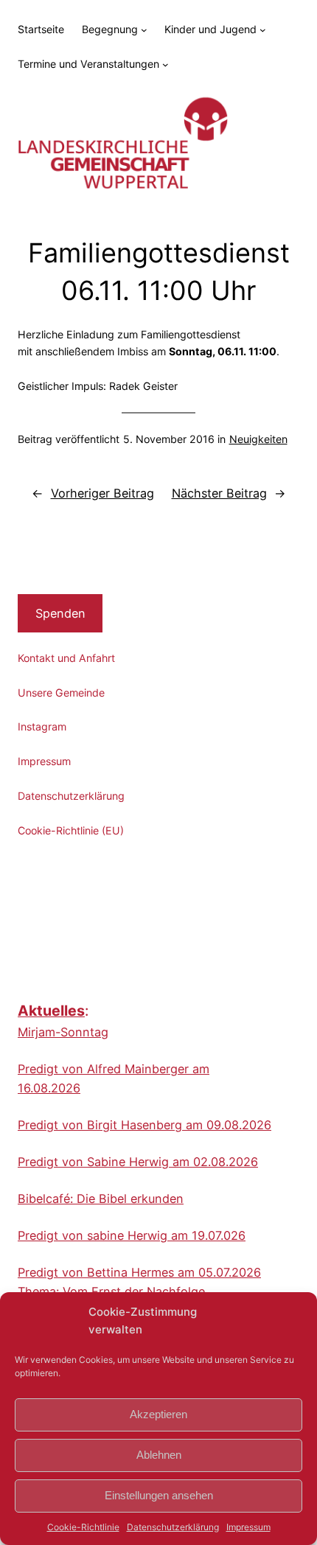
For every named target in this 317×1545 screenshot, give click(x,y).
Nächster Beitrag (219, 493)
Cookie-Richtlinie (83, 1526)
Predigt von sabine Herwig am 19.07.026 (131, 1235)
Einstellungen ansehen (159, 1495)
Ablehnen (158, 1454)
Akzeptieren (158, 1414)
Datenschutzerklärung (173, 1526)
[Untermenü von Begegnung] (144, 30)
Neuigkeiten (258, 439)
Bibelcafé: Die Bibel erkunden (101, 1198)
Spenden (60, 613)
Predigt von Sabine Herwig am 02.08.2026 (138, 1161)
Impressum (248, 1526)
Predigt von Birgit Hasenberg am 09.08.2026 (144, 1124)
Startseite (41, 29)
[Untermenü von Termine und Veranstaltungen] (165, 64)
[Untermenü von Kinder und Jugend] (262, 30)
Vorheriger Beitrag (102, 493)
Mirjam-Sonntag (63, 1032)
